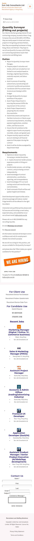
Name (17, 478)
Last (17, 488)
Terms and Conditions (17, 535)
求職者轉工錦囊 (17, 317)
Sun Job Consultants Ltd (13, 5)
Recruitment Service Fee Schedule (17, 294)
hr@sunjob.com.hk (21, 215)
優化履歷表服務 (17, 313)
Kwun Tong (8, 19)
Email (7, 491)
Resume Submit (10, 230)
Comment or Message (17, 496)
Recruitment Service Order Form (17, 302)
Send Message (17, 506)
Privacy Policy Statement (17, 531)
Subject (7, 493)
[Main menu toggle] (30, 6)
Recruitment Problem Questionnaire (17, 298)
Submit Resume (17, 309)
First (17, 483)
